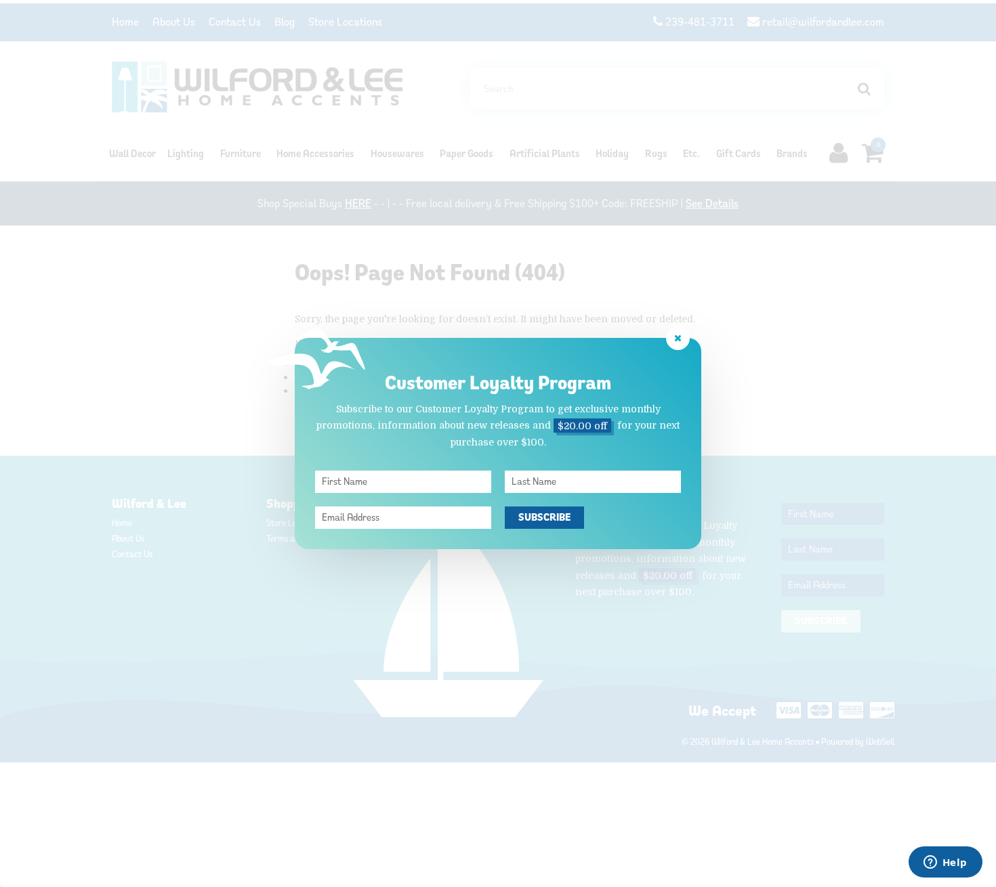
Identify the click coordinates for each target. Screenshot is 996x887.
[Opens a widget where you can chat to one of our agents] (945, 863)
